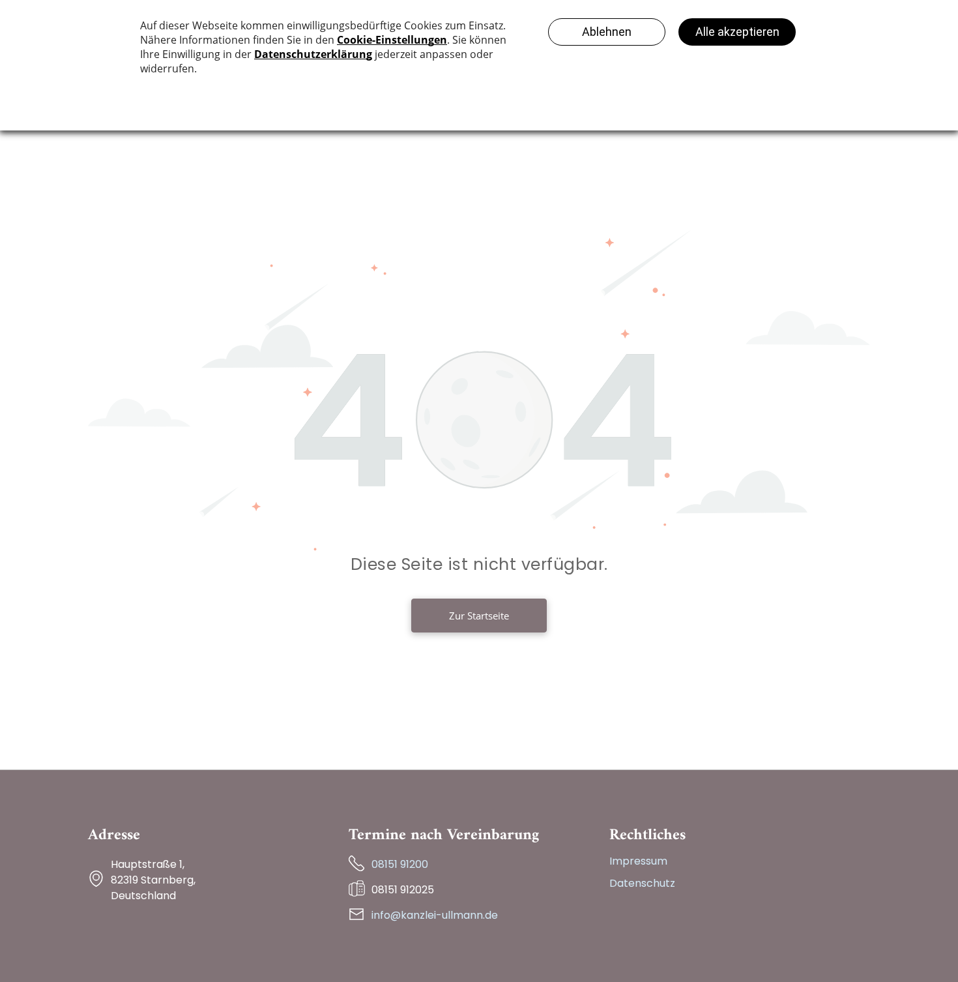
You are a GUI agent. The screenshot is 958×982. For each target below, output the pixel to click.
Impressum (638, 861)
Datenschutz (642, 883)
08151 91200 (399, 864)
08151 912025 (402, 889)
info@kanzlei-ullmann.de (434, 915)
